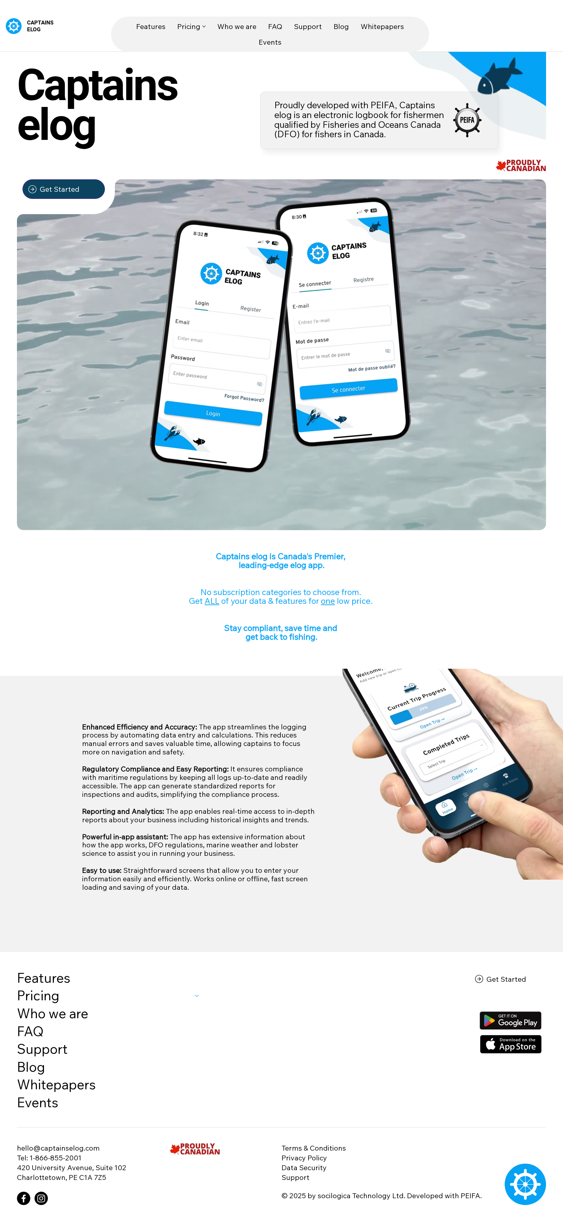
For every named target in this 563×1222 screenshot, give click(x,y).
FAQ (30, 1031)
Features (43, 977)
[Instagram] (41, 1198)
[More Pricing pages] (204, 26)
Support (42, 1048)
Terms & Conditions (314, 1147)
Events (37, 1102)
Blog (31, 1066)
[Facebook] (23, 1198)
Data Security (304, 1167)
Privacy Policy (304, 1157)
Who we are (52, 1013)
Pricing (38, 995)
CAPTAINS (40, 22)
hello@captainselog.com (58, 1147)
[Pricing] (197, 996)
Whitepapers (56, 1084)
